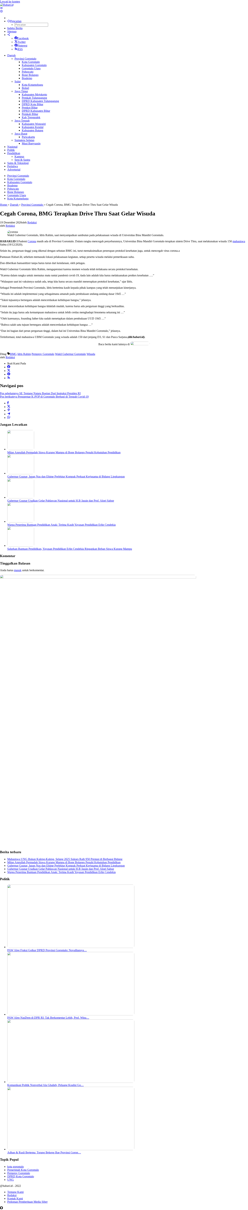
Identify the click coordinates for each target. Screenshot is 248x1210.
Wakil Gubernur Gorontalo (70, 354)
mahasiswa (239, 241)
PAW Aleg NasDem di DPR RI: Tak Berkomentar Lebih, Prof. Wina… (48, 1017)
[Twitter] (8, 370)
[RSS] (8, 377)
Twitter (21, 41)
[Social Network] (8, 34)
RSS (20, 49)
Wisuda (91, 354)
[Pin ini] (8, 410)
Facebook (23, 38)
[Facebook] (8, 367)
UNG (10, 1179)
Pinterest (22, 45)
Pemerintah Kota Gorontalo (23, 1169)
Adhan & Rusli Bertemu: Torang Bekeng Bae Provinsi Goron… (44, 1152)
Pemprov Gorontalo (43, 354)
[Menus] (1, 8)
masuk (17, 570)
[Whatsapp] (8, 417)
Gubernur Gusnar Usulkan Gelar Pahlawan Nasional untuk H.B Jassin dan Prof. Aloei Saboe (60, 500)
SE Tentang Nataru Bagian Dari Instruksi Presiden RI (40, 393)
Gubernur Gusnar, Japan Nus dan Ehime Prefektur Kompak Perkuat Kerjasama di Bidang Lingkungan (66, 476)
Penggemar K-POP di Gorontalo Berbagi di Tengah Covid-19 (44, 396)
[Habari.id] (7, 4)
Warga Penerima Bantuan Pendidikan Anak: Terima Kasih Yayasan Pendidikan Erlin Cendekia (61, 524)
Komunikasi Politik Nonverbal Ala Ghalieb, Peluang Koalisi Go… (45, 1085)
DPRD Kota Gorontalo (20, 1176)
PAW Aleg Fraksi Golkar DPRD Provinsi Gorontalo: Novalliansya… (47, 950)
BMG (13, 354)
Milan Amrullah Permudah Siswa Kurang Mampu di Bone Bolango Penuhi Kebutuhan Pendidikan (64, 452)
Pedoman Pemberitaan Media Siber (27, 1201)
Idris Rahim (24, 354)
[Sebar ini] (8, 403)
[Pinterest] (8, 374)
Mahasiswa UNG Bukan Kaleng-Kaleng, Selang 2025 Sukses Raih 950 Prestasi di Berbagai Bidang (64, 859)
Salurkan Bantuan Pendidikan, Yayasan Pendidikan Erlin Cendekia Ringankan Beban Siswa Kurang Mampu (69, 548)
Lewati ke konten (10, 1)
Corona (32, 241)
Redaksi (12, 1195)
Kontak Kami (15, 1198)
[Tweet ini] (8, 406)
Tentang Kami (15, 1192)
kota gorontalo (15, 1166)
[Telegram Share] (8, 414)
